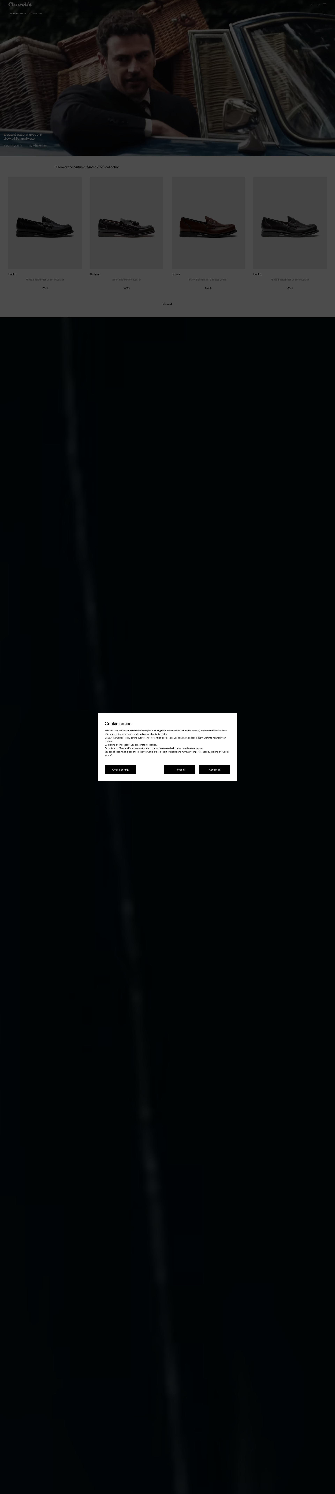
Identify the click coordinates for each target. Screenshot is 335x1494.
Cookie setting (120, 769)
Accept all (214, 769)
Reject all (180, 769)
